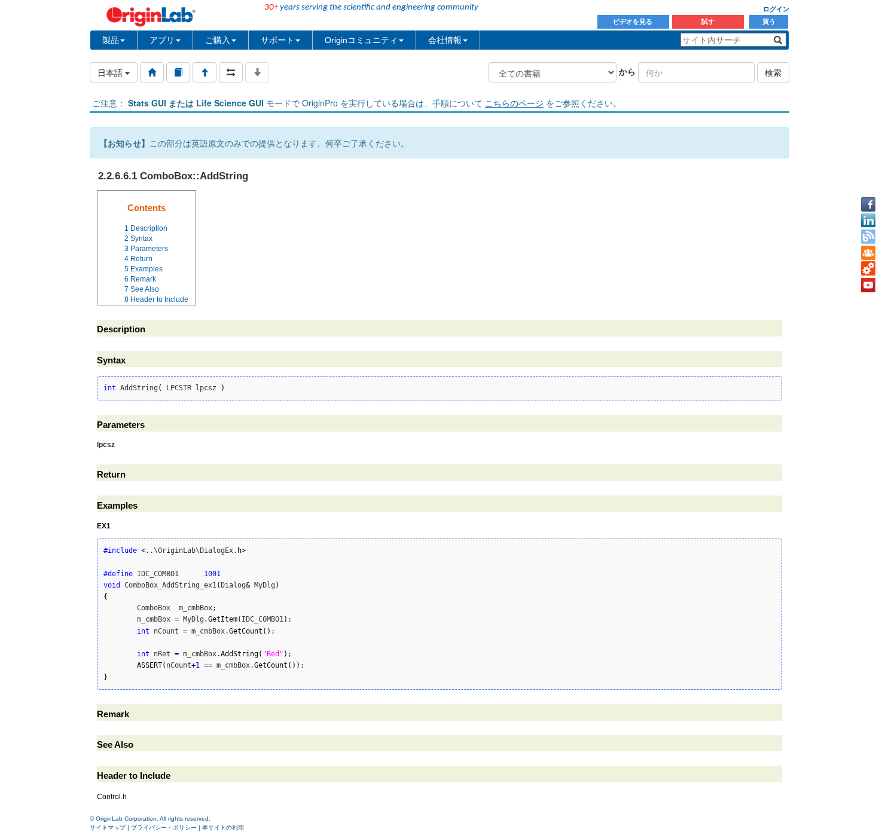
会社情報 (445, 40)
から (627, 71)
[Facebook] (868, 204)
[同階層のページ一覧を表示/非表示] (231, 72)
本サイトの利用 (223, 827)
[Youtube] (868, 285)
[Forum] (868, 253)
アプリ (162, 40)
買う (769, 21)
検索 (773, 72)
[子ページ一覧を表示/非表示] (257, 72)
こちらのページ (514, 103)
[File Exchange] (868, 269)
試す (708, 21)
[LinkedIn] (868, 220)
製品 (110, 40)
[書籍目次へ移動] (178, 72)
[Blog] (868, 236)
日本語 (111, 72)
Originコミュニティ (361, 40)
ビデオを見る (633, 21)
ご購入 (217, 40)
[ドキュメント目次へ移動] (152, 72)
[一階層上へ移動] (204, 72)
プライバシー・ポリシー (164, 827)
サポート (277, 40)
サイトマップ (108, 827)
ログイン (776, 9)
